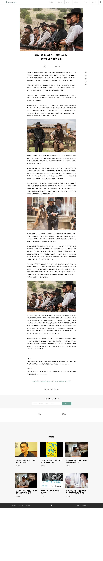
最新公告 (21, 505)
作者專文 (85, 2)
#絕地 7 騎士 (64, 381)
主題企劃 (76, 2)
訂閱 (66, 403)
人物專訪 (60, 2)
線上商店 (94, 2)
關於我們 (14, 505)
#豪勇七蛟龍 (58, 381)
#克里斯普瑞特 (42, 381)
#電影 (69, 381)
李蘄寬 (44, 66)
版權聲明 (28, 505)
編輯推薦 (68, 2)
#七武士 (53, 381)
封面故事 (51, 2)
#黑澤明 (48, 381)
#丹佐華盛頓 (35, 381)
